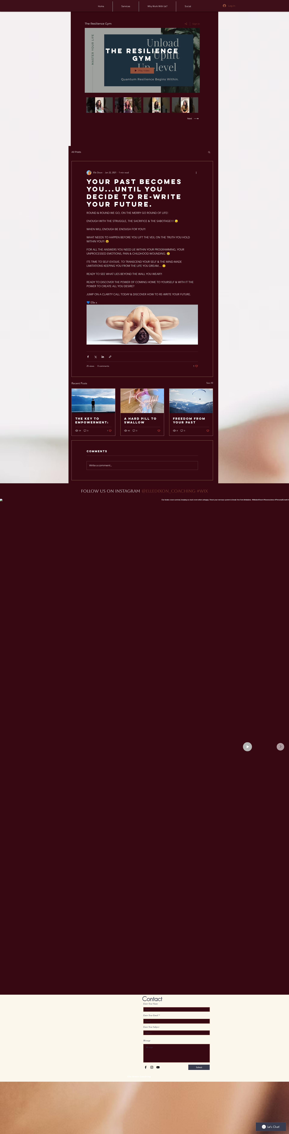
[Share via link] (110, 356)
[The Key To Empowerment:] (93, 401)
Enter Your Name (150, 1004)
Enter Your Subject (151, 1027)
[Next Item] (280, 747)
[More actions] (196, 172)
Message (146, 1040)
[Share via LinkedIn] (102, 356)
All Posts (76, 151)
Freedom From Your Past (189, 420)
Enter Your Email (150, 1015)
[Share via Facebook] (88, 356)
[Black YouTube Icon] (158, 1067)
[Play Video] (99, 105)
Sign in (196, 23)
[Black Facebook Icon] (146, 1067)
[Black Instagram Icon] (152, 1067)
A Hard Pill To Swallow (140, 420)
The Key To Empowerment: (92, 420)
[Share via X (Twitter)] (95, 356)
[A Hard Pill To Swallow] (142, 401)
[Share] (186, 24)
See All (209, 383)
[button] (209, 152)
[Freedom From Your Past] (191, 401)
